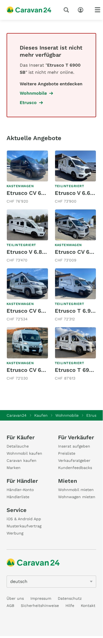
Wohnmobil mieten (76, 489)
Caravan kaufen (21, 460)
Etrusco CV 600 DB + (34, 310)
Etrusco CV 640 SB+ (33, 193)
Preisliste (66, 453)
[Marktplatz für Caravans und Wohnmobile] (29, 10)
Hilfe (69, 605)
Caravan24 (17, 415)
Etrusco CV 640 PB (32, 370)
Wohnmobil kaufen (24, 453)
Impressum (40, 598)
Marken (14, 467)
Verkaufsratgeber (74, 460)
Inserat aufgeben (74, 446)
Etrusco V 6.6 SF (77, 193)
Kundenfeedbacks (75, 467)
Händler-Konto (20, 489)
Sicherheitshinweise (40, 605)
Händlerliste (18, 497)
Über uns (15, 598)
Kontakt (88, 605)
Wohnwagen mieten (76, 497)
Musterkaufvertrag (24, 526)
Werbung (15, 533)
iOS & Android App (24, 519)
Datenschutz (70, 598)
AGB (10, 605)
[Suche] (67, 10)
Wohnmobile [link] (33, 93)
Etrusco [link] (28, 102)
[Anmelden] (82, 9)
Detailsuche (18, 446)
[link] (27, 177)
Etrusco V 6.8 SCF (30, 252)
